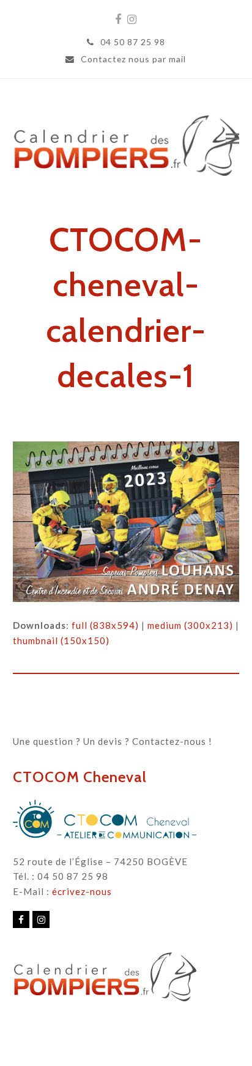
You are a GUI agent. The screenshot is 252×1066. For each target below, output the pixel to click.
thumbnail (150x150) (61, 640)
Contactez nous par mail (133, 59)
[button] (232, 138)
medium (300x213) (190, 625)
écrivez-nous (82, 891)
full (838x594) (105, 625)
